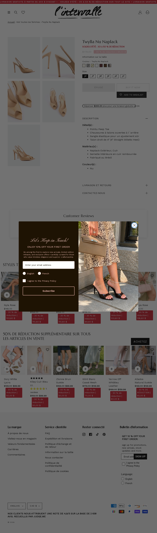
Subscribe (49, 290)
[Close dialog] (134, 225)
